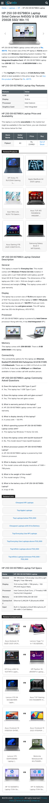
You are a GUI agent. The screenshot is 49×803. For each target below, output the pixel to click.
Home (4, 8)
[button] (5, 33)
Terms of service (22, 801)
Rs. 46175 (27, 79)
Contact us (35, 801)
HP (19, 8)
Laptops (12, 8)
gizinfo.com (18, 798)
